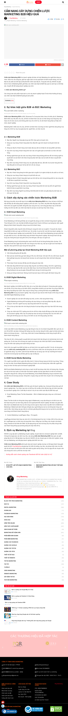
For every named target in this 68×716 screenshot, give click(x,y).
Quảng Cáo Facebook (11, 542)
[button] (3, 647)
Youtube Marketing (10, 580)
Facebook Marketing (22, 20)
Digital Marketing (16, 6)
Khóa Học (7, 520)
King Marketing (7, 6)
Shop (38, 2)
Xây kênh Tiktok (9, 577)
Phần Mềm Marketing (11, 539)
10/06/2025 (14, 616)
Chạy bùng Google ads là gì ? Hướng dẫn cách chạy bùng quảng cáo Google (31, 620)
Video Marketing (9, 570)
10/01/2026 (8, 604)
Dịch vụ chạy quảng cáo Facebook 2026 (15, 602)
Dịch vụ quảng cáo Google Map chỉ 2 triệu (22, 589)
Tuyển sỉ (6, 567)
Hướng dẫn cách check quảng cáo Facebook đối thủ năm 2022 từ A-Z (29, 454)
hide (12, 100)
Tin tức (6, 564)
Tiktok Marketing (10, 561)
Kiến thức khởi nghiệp (11, 526)
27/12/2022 (23, 18)
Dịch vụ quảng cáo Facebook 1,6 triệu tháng (23, 596)
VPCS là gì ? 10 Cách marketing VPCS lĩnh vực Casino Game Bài (28, 608)
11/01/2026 (14, 591)
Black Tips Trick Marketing (13, 501)
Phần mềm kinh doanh (11, 535)
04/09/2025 (14, 610)
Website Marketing (10, 573)
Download (7, 510)
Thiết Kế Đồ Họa (9, 554)
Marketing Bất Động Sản (12, 532)
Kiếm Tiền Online (9, 523)
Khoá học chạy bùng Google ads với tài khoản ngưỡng (26, 614)
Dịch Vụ (6, 504)
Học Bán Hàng (8, 516)
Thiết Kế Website (9, 558)
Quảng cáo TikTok (10, 548)
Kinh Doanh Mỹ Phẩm (10, 529)
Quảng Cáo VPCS (9, 551)
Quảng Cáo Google (10, 545)
